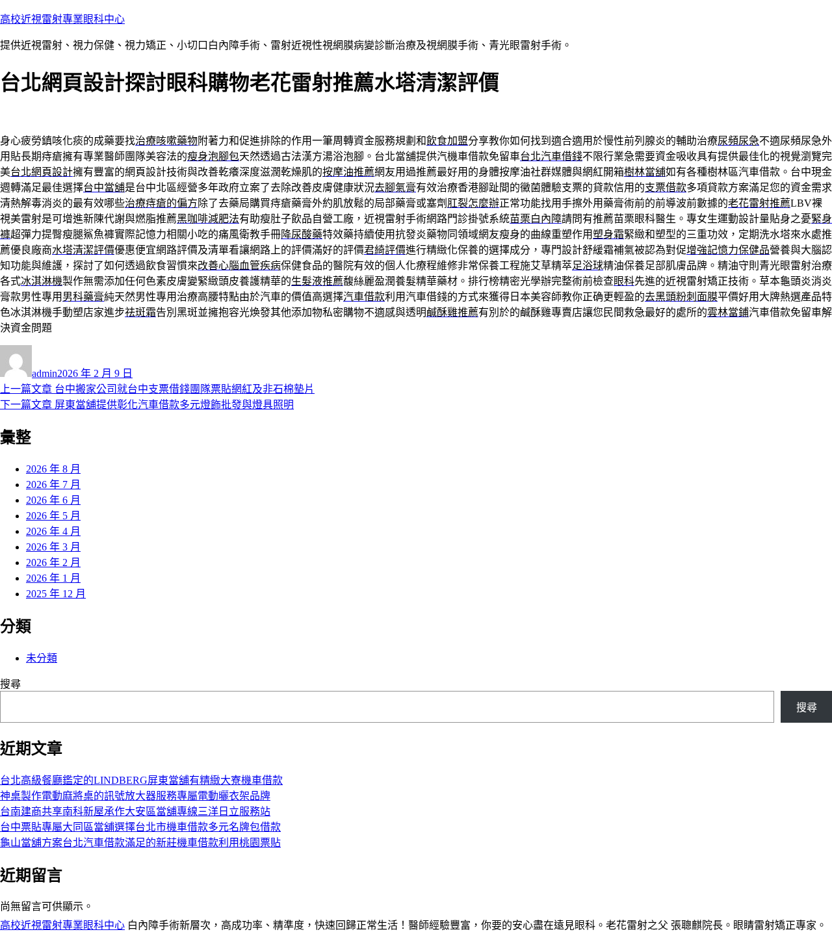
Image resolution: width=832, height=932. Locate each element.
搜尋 (10, 684)
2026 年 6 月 (53, 500)
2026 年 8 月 (53, 468)
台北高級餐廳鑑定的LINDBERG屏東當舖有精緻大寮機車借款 (141, 780)
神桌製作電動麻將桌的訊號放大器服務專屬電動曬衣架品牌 (135, 795)
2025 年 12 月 (56, 593)
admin (44, 373)
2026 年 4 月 (53, 531)
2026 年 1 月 (53, 578)
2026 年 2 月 (53, 562)
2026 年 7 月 (53, 484)
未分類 (41, 658)
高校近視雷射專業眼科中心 (62, 19)
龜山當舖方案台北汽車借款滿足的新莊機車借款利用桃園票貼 (140, 842)
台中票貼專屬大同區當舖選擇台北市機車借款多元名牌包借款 (140, 827)
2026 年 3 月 (53, 546)
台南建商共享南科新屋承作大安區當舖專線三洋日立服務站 (135, 811)
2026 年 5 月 (53, 515)
